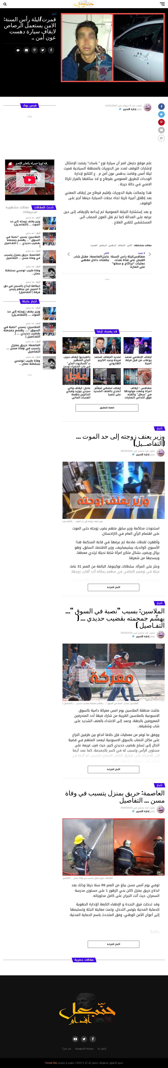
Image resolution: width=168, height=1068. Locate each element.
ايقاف (121, 245)
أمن (129, 245)
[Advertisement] (107, 137)
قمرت (93, 245)
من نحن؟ (66, 1048)
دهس (111, 245)
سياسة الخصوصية (84, 1048)
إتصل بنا (102, 1048)
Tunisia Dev (51, 1063)
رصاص (102, 245)
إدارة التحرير (129, 109)
